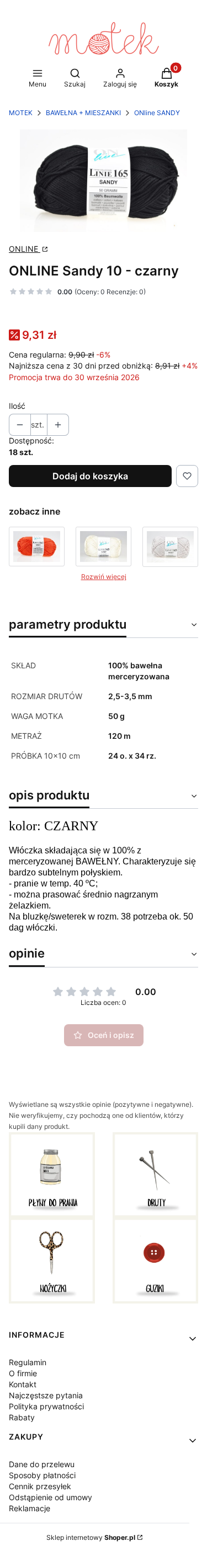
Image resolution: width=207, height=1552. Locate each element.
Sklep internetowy (90, 1537)
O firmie (23, 1373)
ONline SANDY (157, 113)
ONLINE (24, 248)
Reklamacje (29, 1508)
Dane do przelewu (42, 1464)
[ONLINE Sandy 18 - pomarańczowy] (37, 547)
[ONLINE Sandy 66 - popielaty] (170, 547)
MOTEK (21, 113)
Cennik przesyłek (40, 1486)
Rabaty (22, 1417)
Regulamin (27, 1362)
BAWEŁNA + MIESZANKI (83, 113)
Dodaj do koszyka (90, 476)
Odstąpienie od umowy (50, 1497)
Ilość (17, 405)
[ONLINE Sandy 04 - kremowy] (103, 547)
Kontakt (22, 1384)
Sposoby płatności (42, 1475)
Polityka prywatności (46, 1406)
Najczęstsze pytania (46, 1395)
